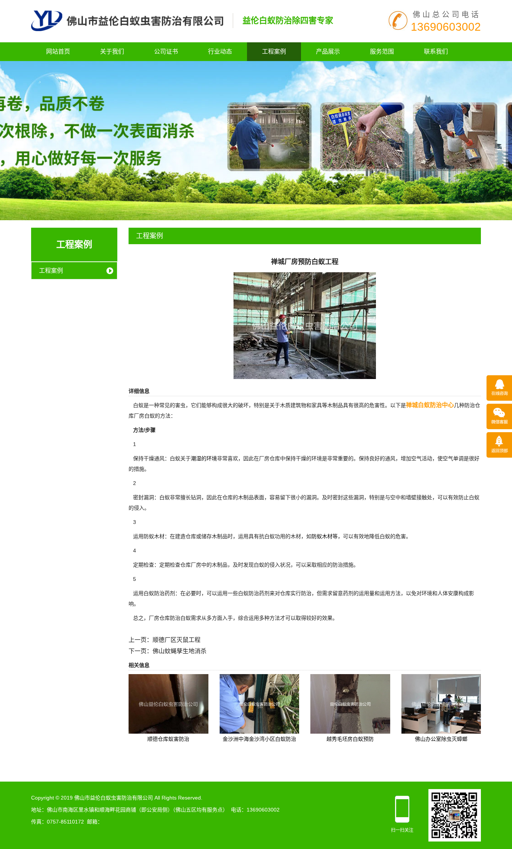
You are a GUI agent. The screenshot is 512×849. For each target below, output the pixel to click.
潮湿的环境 (204, 458)
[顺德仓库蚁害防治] (168, 703)
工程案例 (274, 51)
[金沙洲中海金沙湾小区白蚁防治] (259, 703)
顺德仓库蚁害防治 (168, 739)
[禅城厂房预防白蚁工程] (305, 325)
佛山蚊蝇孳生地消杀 (180, 651)
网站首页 (58, 51)
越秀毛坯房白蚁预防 (350, 739)
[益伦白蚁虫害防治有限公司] (127, 20)
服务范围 (382, 51)
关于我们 (112, 51)
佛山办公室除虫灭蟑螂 (441, 739)
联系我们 (436, 51)
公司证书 (166, 51)
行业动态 (220, 51)
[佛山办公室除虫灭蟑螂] (441, 703)
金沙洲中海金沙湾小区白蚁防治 (259, 739)
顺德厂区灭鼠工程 (177, 640)
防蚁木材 (321, 536)
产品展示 (328, 51)
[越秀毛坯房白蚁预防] (350, 703)
